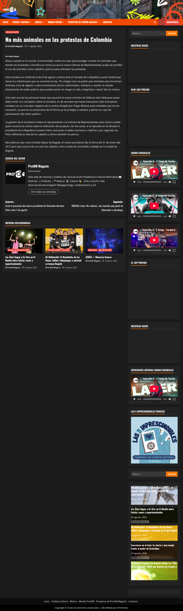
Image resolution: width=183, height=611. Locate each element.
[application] (154, 171)
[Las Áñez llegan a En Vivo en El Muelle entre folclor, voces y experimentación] (24, 241)
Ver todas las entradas (43, 191)
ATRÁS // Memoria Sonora (99, 257)
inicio (5, 22)
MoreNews (107, 607)
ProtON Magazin (15, 46)
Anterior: (34, 206)
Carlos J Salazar (14, 56)
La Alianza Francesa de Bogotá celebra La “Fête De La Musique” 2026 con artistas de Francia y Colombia (154, 566)
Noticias (66, 250)
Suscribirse (172, 22)
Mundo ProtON (55, 22)
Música (38, 22)
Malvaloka (92, 250)
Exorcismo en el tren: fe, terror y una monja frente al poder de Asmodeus (152, 546)
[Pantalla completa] (174, 182)
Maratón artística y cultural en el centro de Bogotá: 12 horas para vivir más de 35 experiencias (152, 491)
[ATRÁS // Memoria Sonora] (104, 241)
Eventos (11, 250)
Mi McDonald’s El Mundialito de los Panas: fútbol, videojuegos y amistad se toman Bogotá (63, 260)
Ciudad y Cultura (20, 22)
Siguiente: (97, 206)
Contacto (107, 22)
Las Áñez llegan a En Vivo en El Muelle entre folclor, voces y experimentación (20, 260)
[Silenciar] (170, 182)
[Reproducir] (134, 182)
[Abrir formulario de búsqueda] (155, 22)
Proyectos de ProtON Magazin (82, 22)
